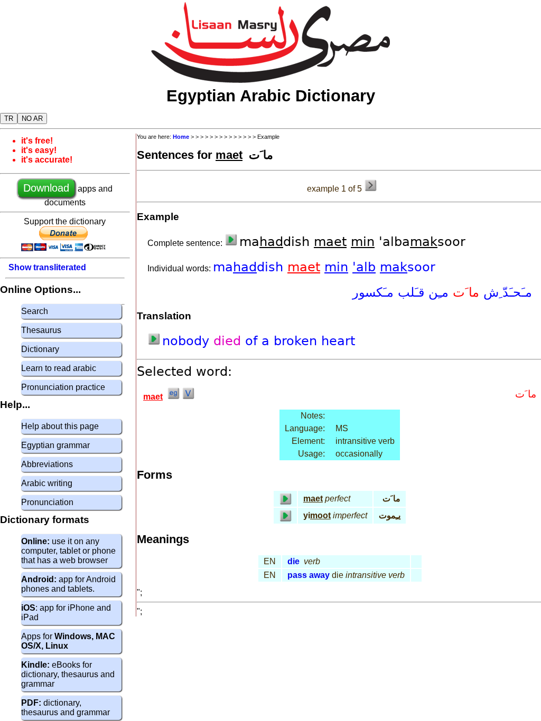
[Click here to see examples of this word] (173, 396)
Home (181, 137)
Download (46, 188)
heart (338, 341)
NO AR (32, 118)
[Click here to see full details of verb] (188, 396)
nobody (187, 341)
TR (8, 118)
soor (407, 267)
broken (297, 341)
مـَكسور (373, 292)
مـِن (436, 292)
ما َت (464, 292)
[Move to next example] (370, 185)
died (229, 341)
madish (250, 267)
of (253, 341)
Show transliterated (47, 267)
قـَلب (409, 292)
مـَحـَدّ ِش (505, 292)
